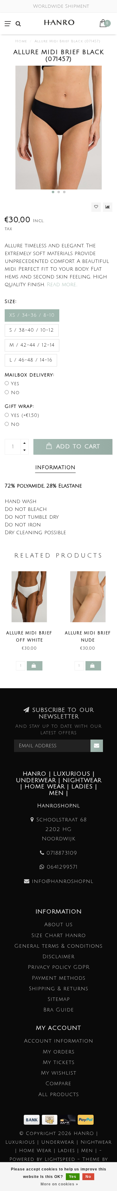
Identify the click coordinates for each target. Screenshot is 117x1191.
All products (58, 1094)
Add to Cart (77, 446)
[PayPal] (86, 1119)
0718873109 (61, 853)
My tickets (59, 1062)
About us (58, 924)
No (15, 392)
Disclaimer (58, 957)
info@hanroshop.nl (62, 881)
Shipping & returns (58, 989)
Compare (58, 1083)
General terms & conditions (58, 946)
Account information (58, 1041)
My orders (59, 1052)
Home (21, 41)
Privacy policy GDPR (59, 967)
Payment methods (58, 978)
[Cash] (51, 1119)
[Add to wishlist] (96, 207)
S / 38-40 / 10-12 (31, 330)
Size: (11, 301)
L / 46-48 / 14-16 (30, 359)
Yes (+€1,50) (25, 415)
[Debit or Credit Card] (69, 1119)
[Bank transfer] (33, 1119)
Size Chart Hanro (58, 935)
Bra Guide (58, 1010)
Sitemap (58, 999)
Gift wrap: (19, 406)
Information (55, 467)
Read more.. (62, 284)
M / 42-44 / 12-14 (32, 345)
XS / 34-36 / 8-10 (32, 315)
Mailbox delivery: (29, 374)
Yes (15, 383)
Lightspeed (60, 1159)
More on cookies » (59, 1184)
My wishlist (58, 1073)
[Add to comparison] (107, 207)
